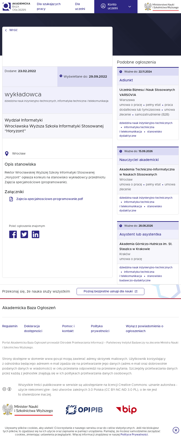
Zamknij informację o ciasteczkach (176, 430)
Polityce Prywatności (134, 434)
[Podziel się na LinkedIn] (35, 234)
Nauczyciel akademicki (139, 160)
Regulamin (9, 326)
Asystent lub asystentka (140, 234)
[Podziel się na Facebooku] (13, 234)
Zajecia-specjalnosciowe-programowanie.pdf (49, 199)
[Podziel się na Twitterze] (24, 234)
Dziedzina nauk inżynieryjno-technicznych (145, 123)
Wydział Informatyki (24, 120)
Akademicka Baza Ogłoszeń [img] (16, 6)
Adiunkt (126, 80)
